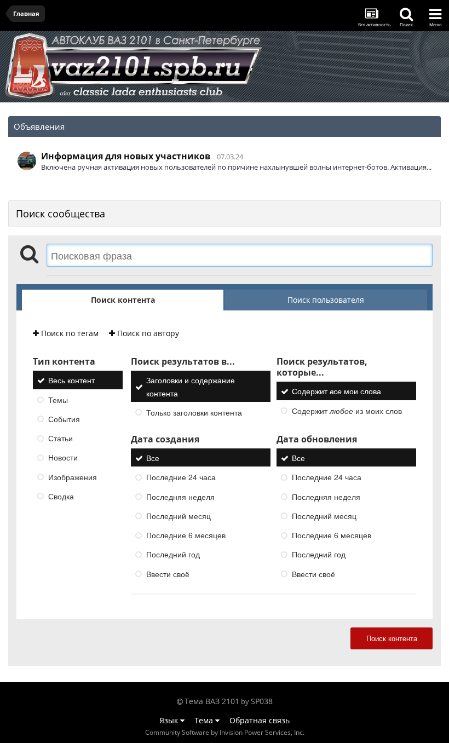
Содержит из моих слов (347, 410)
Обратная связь (259, 720)
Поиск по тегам (69, 333)
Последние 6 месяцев (186, 534)
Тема (204, 720)
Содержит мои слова (336, 391)
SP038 (262, 701)
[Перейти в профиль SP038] (27, 161)
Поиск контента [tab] (123, 300)
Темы (58, 399)
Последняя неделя (180, 496)
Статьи (60, 438)
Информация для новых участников (125, 156)
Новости (63, 457)
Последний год (173, 554)
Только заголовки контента (194, 412)
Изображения (72, 476)
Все (152, 457)
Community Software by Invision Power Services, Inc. (224, 732)
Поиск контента (391, 638)
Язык (169, 720)
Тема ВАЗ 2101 (212, 701)
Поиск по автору (147, 333)
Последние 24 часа (181, 477)
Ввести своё (167, 573)
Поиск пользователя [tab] (325, 300)
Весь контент (71, 380)
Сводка (61, 496)
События (64, 418)
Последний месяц (178, 515)
